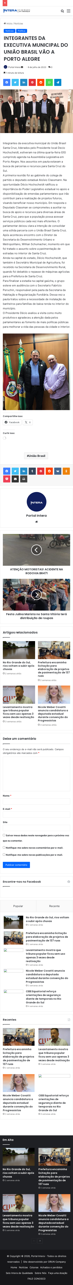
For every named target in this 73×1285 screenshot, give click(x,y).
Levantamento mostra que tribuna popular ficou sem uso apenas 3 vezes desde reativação (18, 712)
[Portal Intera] (17, 11)
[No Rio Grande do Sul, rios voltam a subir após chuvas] (19, 650)
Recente (54, 906)
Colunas (34, 1267)
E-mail (7, 808)
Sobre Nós (40, 1273)
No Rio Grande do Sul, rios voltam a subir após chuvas (18, 666)
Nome (7, 795)
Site (5, 822)
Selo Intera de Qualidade (19, 1273)
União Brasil (37, 456)
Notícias (18, 23)
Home (14, 1267)
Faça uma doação (57, 1273)
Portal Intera (14, 67)
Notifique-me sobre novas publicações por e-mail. (34, 854)
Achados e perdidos (51, 1267)
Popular (18, 906)
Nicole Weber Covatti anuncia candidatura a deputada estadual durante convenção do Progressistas (53, 713)
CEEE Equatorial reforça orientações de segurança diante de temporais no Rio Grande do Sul (43, 997)
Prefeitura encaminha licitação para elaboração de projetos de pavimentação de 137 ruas (54, 669)
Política (21, 30)
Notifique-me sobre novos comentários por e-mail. (34, 847)
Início (9, 23)
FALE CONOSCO (37, 1278)
